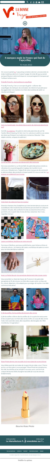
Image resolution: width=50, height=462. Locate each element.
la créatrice (11, 131)
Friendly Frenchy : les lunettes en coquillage (16, 82)
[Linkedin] (36, 2)
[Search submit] (27, 2)
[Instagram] (34, 2)
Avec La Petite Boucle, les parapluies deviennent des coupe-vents (24, 275)
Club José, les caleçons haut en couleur (14, 202)
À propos (19, 451)
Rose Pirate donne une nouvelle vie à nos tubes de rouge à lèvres (23, 361)
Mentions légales (33, 451)
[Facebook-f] (31, 2)
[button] (25, 23)
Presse (41, 451)
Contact (25, 451)
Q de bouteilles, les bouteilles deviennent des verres (19, 313)
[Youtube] (39, 2)
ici (15, 72)
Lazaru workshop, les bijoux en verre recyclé (16, 241)
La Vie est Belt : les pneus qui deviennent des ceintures (20, 162)
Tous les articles (11, 451)
